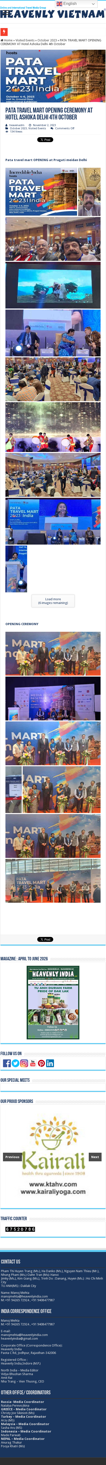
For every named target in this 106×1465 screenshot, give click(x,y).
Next (95, 1157)
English (69, 3)
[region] (52, 1156)
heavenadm (16, 125)
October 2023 (47, 40)
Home (8, 40)
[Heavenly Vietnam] (53, 11)
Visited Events (25, 40)
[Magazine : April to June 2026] (53, 1002)
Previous (12, 1157)
